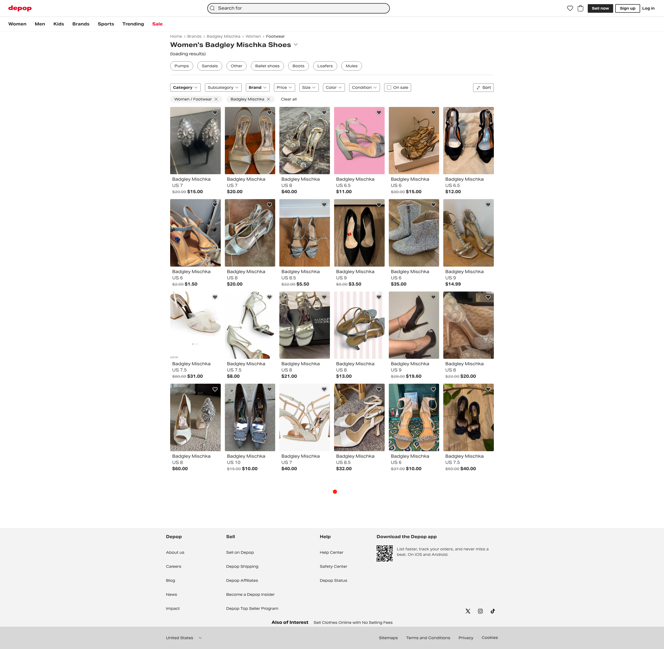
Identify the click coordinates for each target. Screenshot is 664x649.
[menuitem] (17, 24)
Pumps (182, 66)
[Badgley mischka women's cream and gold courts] (250, 140)
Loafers (325, 66)
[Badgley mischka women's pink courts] (195, 325)
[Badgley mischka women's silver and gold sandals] (250, 325)
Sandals (210, 66)
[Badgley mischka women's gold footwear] (468, 233)
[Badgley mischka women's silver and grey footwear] (250, 417)
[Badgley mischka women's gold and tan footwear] (304, 140)
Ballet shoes (267, 66)
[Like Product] (215, 112)
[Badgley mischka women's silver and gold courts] (304, 325)
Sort (486, 87)
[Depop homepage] (20, 8)
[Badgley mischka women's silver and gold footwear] (250, 233)
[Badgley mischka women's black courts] (359, 233)
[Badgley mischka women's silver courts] (359, 140)
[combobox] (298, 8)
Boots (299, 66)
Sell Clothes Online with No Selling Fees (353, 622)
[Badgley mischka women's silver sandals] (195, 233)
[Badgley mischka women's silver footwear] (304, 233)
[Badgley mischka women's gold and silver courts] (414, 140)
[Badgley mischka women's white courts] (359, 417)
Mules (352, 66)
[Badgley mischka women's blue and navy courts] (468, 417)
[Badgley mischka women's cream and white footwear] (195, 417)
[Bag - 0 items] (580, 8)
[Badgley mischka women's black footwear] (195, 140)
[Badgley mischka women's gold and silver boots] (414, 233)
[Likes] (570, 8)
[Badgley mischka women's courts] (468, 325)
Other (236, 66)
